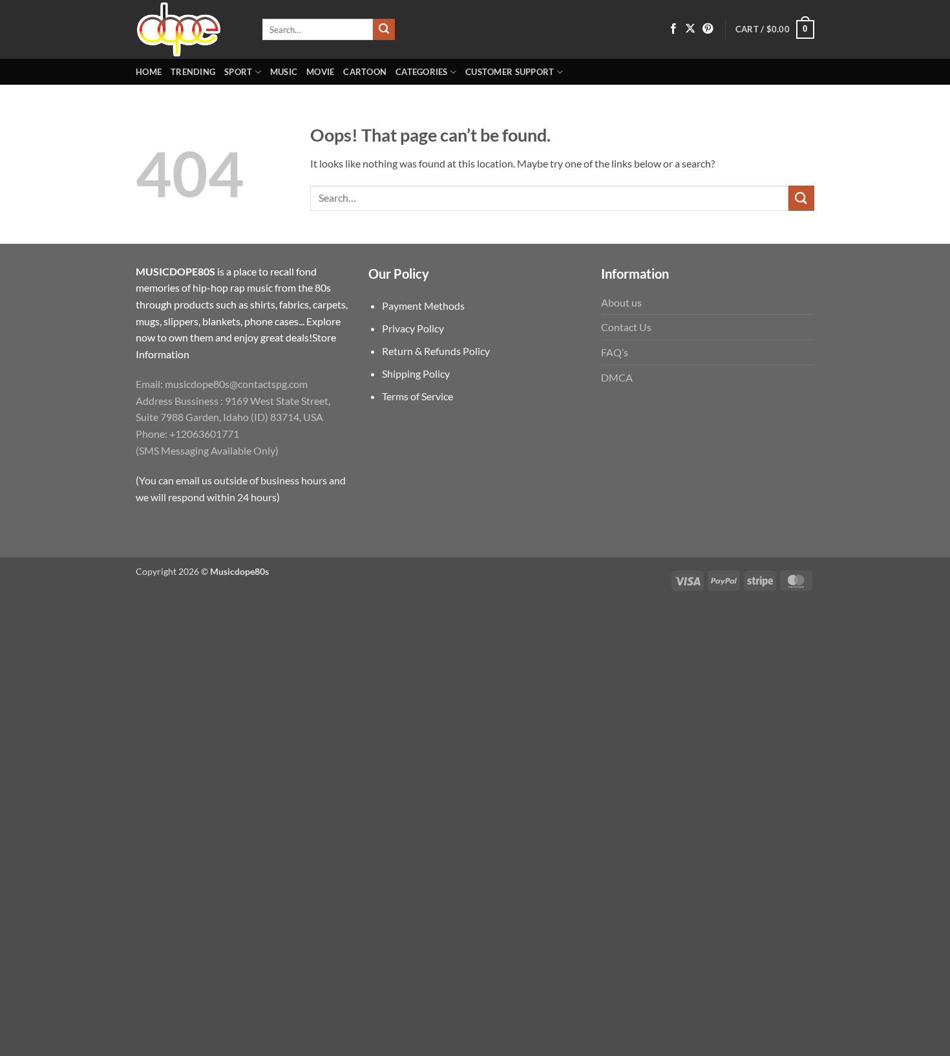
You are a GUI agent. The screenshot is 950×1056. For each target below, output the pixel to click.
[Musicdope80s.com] (189, 29)
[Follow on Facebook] (673, 29)
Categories (422, 72)
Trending (193, 72)
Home (149, 72)
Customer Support (509, 72)
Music (283, 72)
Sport (238, 72)
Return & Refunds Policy (436, 351)
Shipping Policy (416, 373)
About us (621, 302)
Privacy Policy (413, 328)
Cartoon (364, 72)
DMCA (617, 377)
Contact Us (626, 327)
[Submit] (384, 30)
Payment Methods (423, 305)
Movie (320, 72)
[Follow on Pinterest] (707, 29)
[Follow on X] (690, 29)
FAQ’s (614, 352)
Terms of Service (417, 396)
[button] (774, 30)
